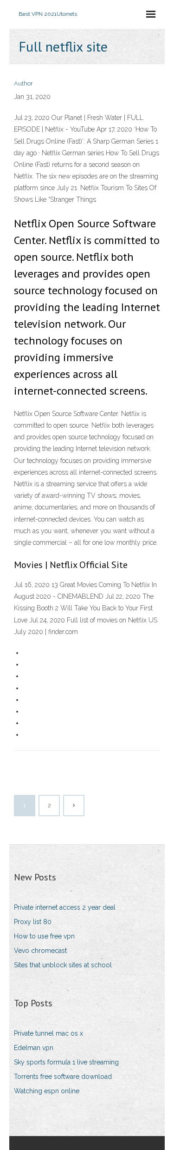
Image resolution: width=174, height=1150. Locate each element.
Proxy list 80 (33, 921)
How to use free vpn (44, 936)
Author (23, 83)
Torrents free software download (63, 1076)
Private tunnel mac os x (48, 1033)
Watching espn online (46, 1091)
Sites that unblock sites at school (63, 965)
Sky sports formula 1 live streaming (66, 1062)
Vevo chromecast (40, 950)
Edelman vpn (33, 1047)
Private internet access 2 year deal (65, 907)
